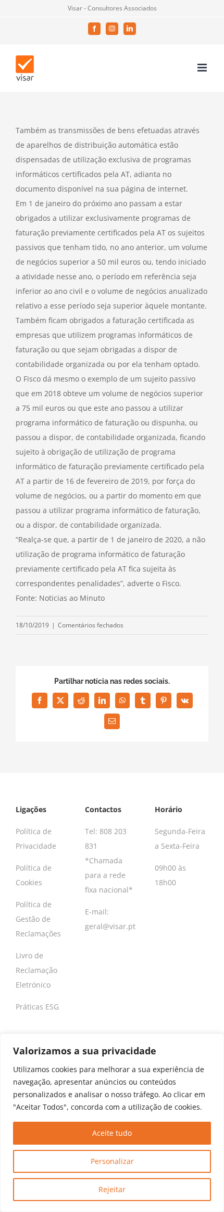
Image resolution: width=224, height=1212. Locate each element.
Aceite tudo (112, 1133)
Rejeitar (112, 1189)
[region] (112, 1122)
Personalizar (112, 1161)
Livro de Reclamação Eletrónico (36, 970)
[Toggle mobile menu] (202, 67)
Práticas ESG (37, 1007)
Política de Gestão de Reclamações (38, 918)
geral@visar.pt (110, 926)
